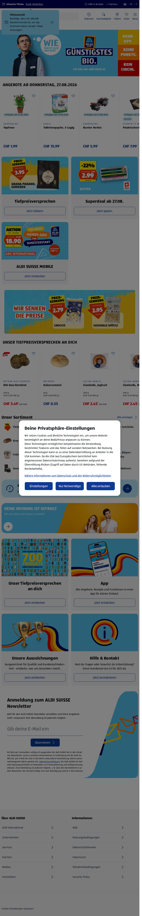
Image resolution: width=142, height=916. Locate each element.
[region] (69, 458)
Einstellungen (39, 486)
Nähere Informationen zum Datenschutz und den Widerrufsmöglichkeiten (68, 476)
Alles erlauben (100, 486)
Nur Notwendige (70, 486)
